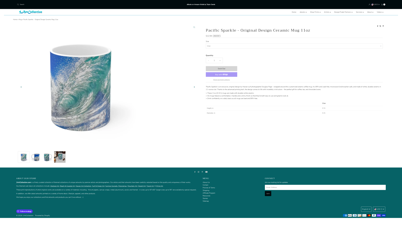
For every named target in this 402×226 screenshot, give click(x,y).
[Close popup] (394, 178)
